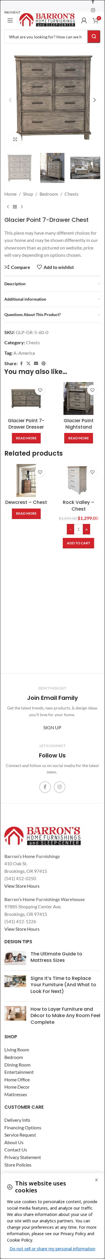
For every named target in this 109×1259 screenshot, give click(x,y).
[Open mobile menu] (10, 20)
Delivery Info (17, 1120)
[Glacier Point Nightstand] (78, 392)
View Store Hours (22, 886)
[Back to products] (14, 201)
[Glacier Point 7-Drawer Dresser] (26, 392)
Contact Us (15, 1149)
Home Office (17, 1079)
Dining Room (17, 1064)
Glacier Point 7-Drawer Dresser (26, 418)
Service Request (20, 1134)
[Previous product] (7, 201)
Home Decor (17, 1086)
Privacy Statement (22, 1157)
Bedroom (49, 188)
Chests (71, 188)
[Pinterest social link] (43, 358)
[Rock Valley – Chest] (78, 474)
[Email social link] (36, 358)
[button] (10, 98)
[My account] (84, 20)
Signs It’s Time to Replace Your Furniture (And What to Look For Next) (63, 985)
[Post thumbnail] (15, 958)
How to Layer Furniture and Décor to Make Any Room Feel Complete (65, 1016)
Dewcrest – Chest (26, 496)
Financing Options (22, 1127)
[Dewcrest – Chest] (26, 474)
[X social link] (28, 358)
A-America (24, 347)
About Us (14, 1142)
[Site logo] (47, 19)
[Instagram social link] (93, 10)
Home (10, 188)
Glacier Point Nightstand (79, 418)
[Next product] (21, 201)
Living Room (16, 1049)
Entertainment (19, 1072)
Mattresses (15, 1094)
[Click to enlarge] (15, 134)
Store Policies (17, 1164)
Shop (28, 188)
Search (93, 36)
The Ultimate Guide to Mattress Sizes (56, 957)
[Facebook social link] (21, 358)
